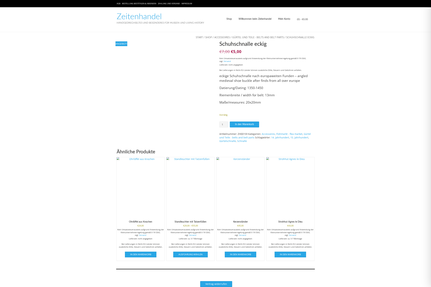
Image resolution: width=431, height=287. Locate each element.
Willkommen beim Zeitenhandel (255, 19)
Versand (227, 61)
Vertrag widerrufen (216, 283)
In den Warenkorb (244, 124)
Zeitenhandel (139, 17)
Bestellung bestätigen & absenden (139, 3)
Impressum (186, 3)
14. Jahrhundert (280, 137)
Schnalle (242, 141)
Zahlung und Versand (169, 3)
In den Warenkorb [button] (140, 254)
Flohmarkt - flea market (289, 134)
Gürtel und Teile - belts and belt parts (258, 37)
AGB (118, 3)
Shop (229, 19)
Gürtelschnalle (227, 141)
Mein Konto (284, 19)
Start (199, 37)
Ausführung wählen (190, 254)
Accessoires (222, 37)
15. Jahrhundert (299, 137)
